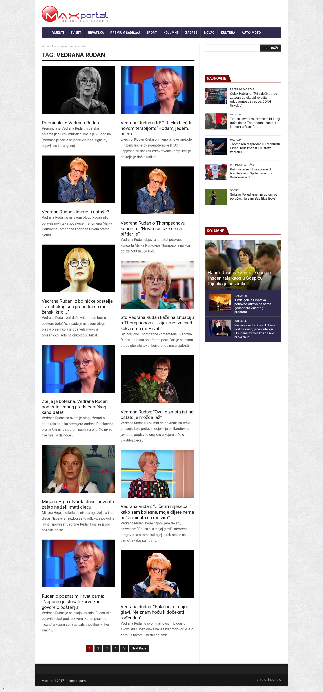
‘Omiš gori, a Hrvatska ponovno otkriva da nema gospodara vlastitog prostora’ (252, 306)
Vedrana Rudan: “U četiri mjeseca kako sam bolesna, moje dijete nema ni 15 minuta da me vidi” (157, 512)
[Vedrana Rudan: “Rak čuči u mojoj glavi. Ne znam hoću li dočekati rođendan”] (157, 574)
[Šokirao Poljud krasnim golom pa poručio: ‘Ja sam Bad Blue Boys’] (216, 197)
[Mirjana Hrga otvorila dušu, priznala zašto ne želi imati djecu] (78, 469)
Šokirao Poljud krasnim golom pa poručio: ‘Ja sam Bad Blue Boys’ (254, 196)
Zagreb (191, 32)
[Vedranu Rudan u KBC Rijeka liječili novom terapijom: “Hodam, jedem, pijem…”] (157, 90)
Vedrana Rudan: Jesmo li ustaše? (75, 212)
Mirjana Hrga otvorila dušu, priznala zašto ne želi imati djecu (78, 504)
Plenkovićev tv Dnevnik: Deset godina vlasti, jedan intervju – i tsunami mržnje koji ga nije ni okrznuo (255, 331)
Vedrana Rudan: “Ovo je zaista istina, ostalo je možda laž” (157, 414)
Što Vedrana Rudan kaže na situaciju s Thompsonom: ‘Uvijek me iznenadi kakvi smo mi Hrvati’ (157, 323)
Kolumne (171, 32)
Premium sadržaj (125, 32)
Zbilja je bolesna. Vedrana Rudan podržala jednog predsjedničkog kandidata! (75, 407)
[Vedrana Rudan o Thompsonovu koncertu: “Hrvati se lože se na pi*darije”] (157, 190)
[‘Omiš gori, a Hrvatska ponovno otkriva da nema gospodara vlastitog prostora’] (220, 302)
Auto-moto (251, 32)
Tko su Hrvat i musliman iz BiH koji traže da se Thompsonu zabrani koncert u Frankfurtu (255, 123)
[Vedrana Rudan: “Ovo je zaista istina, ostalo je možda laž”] (157, 379)
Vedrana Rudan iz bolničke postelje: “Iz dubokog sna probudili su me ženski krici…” (78, 307)
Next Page (139, 648)
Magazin (235, 114)
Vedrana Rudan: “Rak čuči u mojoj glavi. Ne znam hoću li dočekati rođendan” (154, 612)
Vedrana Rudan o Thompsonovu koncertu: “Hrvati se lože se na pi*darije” (153, 228)
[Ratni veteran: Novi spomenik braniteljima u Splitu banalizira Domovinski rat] (216, 172)
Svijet (76, 32)
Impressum (77, 681)
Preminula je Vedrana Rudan (70, 122)
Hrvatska (96, 32)
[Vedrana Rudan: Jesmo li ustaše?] (78, 179)
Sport (151, 32)
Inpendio (274, 680)
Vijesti (58, 32)
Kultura (228, 32)
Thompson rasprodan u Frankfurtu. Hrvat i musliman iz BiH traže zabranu (255, 148)
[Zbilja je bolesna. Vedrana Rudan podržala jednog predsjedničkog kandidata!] (78, 369)
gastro (51, 43)
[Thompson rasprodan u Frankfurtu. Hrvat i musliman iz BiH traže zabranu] (216, 146)
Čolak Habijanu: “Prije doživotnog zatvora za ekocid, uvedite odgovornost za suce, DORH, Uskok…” (253, 99)
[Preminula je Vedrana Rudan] (78, 90)
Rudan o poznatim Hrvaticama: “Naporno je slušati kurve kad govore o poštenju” (73, 602)
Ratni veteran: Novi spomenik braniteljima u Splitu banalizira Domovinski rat (251, 173)
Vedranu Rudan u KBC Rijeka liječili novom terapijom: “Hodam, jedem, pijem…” (156, 128)
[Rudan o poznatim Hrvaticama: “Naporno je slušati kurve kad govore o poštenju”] (78, 563)
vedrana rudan (80, 55)
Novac (209, 32)
